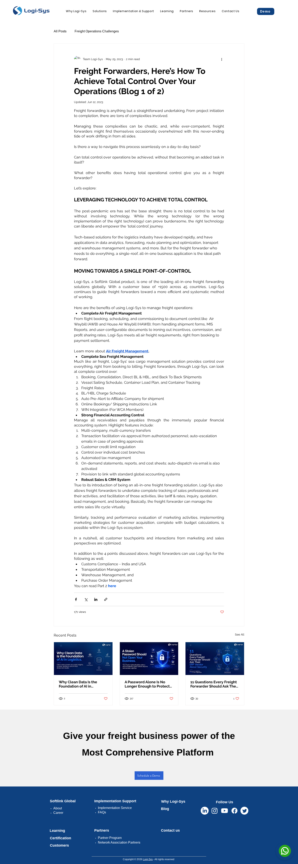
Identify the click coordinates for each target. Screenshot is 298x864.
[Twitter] (244, 811)
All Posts (60, 31)
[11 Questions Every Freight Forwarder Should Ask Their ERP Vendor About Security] (214, 658)
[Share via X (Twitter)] (86, 599)
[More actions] (221, 59)
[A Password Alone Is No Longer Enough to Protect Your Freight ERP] (149, 658)
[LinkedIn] (205, 811)
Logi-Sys (148, 859)
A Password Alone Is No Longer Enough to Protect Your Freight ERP (147, 684)
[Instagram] (215, 811)
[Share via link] (106, 599)
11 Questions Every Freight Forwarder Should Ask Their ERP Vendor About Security (214, 684)
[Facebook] (234, 811)
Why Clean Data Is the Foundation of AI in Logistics (78, 684)
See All (239, 634)
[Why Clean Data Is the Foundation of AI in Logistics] (83, 658)
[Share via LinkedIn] (96, 599)
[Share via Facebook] (76, 599)
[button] (99, 11)
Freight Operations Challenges (97, 31)
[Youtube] (224, 811)
